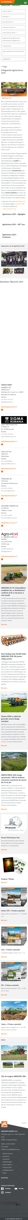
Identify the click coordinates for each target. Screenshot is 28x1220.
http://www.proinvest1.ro (8, 406)
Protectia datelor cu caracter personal (7, 1166)
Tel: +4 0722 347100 (6, 488)
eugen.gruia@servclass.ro (8, 463)
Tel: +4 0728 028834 (6, 461)
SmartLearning (6, 45)
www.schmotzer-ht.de (9, 209)
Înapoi (5, 66)
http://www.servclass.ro (8, 468)
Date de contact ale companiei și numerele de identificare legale (7, 1157)
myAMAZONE (6, 59)
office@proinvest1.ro (7, 401)
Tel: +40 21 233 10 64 (7, 434)
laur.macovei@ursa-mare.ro (9, 517)
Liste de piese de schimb (8, 32)
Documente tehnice (7, 21)
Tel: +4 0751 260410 (6, 515)
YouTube (20, 1188)
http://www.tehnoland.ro (8, 495)
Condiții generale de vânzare (7, 1171)
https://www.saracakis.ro (8, 441)
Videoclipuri (5, 16)
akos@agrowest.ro (6, 551)
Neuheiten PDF (19, 204)
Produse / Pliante (7, 11)
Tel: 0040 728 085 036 (7, 549)
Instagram (8, 1192)
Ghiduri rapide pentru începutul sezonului (13, 51)
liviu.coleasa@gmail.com (8, 490)
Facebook (7, 1188)
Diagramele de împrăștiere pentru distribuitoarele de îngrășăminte (11, 39)
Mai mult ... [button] (4, 624)
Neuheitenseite (20, 201)
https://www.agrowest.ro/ (8, 556)
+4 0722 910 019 (10, 1143)
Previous (2, 258)
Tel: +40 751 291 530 (7, 399)
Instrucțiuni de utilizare (8, 27)
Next (25, 258)
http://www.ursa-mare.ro (8, 522)
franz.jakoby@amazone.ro (12, 1149)
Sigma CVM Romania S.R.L (8, 436)
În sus (23, 1123)
